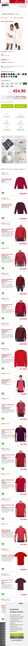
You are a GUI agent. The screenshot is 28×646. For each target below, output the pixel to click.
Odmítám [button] (17, 637)
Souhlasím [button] (16, 634)
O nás (3, 632)
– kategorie (11, 14)
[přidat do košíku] (2, 193)
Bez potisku (8, 106)
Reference (4, 638)
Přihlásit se (21, 2)
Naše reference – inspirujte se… (13, 137)
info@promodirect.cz (22, 5)
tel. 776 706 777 (23, 7)
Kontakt (4, 643)
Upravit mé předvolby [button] (17, 640)
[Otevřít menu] (26, 1)
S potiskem (21, 106)
